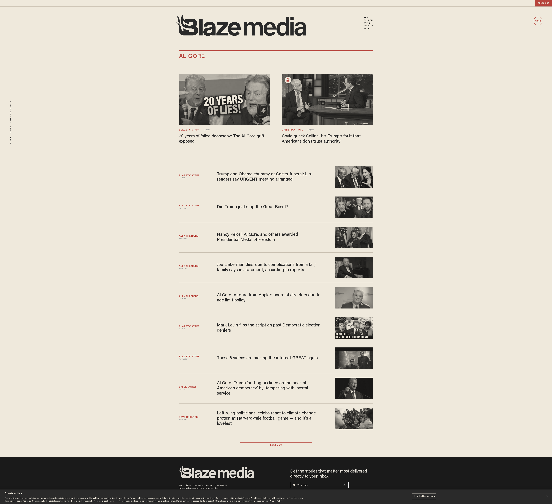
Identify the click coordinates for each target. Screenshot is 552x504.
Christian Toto (292, 130)
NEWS (366, 18)
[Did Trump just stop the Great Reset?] (354, 207)
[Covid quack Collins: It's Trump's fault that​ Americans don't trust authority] (327, 99)
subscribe (543, 3)
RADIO (367, 23)
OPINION (368, 20)
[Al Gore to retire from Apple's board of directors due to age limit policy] (354, 297)
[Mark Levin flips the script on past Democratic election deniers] (354, 328)
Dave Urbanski (189, 417)
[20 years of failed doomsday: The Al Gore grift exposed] (224, 99)
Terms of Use (185, 485)
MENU (538, 21)
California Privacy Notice (216, 485)
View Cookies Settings (424, 496)
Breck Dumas (188, 387)
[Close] (547, 496)
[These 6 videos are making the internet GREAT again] (354, 358)
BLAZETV (368, 26)
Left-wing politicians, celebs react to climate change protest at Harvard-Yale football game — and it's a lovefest (266, 418)
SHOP (366, 28)
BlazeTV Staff (189, 130)
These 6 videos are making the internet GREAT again (267, 358)
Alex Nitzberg (189, 236)
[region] (276, 496)
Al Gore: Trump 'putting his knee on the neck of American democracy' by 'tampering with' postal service (262, 388)
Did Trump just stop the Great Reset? (252, 207)
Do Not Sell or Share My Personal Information (198, 488)
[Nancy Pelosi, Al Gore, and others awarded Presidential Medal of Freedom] (354, 237)
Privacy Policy (198, 485)
